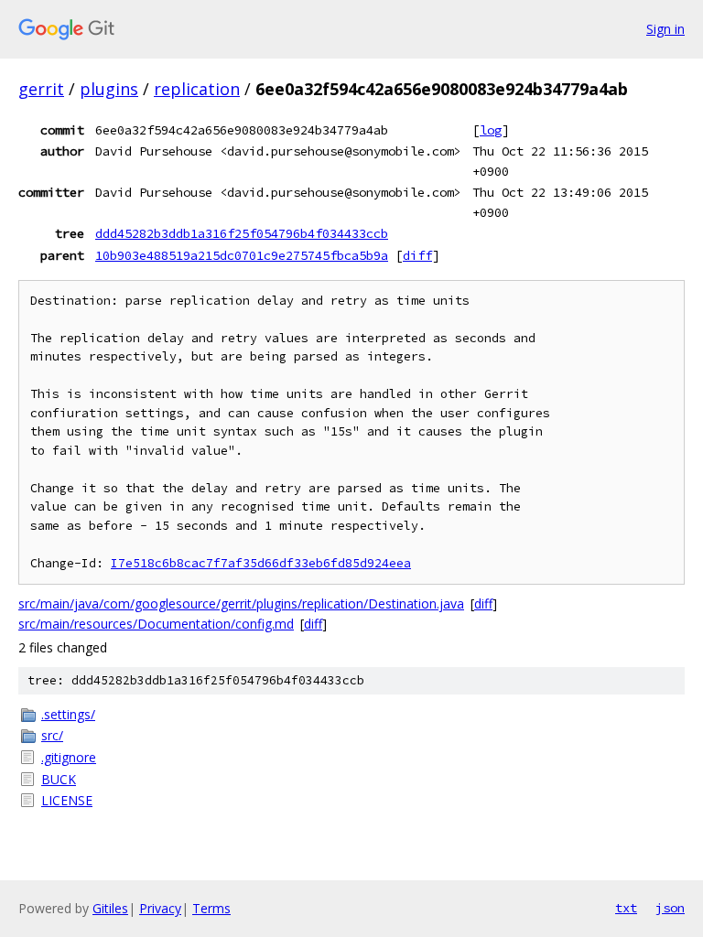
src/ (52, 735)
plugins (109, 89)
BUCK (58, 779)
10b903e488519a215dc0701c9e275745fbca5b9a (241, 255)
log (491, 130)
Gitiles (110, 908)
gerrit (41, 89)
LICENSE (66, 800)
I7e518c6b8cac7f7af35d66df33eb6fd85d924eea (261, 563)
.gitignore (68, 757)
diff (417, 255)
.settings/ (68, 714)
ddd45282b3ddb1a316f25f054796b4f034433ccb (241, 233)
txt (626, 907)
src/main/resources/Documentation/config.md (156, 623)
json (670, 907)
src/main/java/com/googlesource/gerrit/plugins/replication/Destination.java (241, 603)
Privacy (160, 908)
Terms (211, 908)
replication (197, 89)
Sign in (665, 29)
